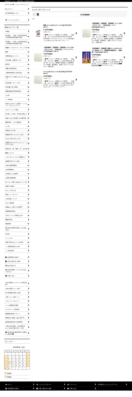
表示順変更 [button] (86, 15)
